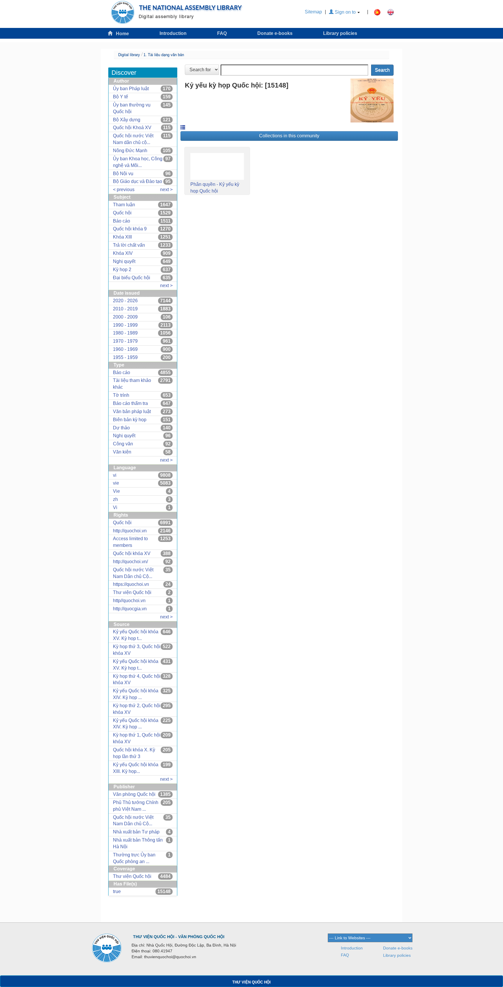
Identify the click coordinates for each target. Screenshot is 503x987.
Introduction (173, 33)
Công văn (123, 443)
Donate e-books (275, 33)
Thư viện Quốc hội (132, 592)
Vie (116, 491)
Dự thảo (121, 427)
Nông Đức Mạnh (130, 150)
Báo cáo (121, 220)
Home (120, 33)
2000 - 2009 (125, 316)
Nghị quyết (124, 261)
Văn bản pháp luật (132, 411)
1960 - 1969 (125, 349)
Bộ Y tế (120, 96)
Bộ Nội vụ (123, 173)
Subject (122, 197)
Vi (115, 507)
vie (116, 483)
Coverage (124, 868)
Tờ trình (121, 395)
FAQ (222, 33)
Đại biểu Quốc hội (131, 277)
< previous (123, 189)
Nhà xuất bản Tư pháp (136, 831)
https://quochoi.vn (131, 584)
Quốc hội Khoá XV (132, 127)
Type (119, 364)
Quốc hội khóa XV (131, 553)
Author (121, 81)
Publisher (124, 786)
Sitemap (313, 11)
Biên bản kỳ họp (129, 419)
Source (122, 624)
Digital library (129, 55)
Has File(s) (125, 883)
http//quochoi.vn (129, 600)
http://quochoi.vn (130, 530)
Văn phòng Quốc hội (134, 794)
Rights (121, 515)
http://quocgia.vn (130, 608)
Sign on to (345, 12)
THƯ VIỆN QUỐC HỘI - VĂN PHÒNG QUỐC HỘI (178, 936)
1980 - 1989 (125, 332)
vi (114, 475)
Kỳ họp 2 (122, 269)
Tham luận (124, 204)
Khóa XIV (123, 253)
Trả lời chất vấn (129, 245)
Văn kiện (122, 451)
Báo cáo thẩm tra (130, 403)
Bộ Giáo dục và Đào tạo (137, 181)
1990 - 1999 (125, 325)
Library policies (340, 33)
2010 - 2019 (125, 308)
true (117, 891)
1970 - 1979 (125, 341)
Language (125, 467)
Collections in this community (289, 135)
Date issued (127, 293)
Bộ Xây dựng (126, 119)
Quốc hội (122, 212)
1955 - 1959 (125, 357)
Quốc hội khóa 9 (130, 228)
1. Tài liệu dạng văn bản (164, 55)
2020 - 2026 (125, 300)
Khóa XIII (122, 236)
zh (115, 499)
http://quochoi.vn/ (130, 561)
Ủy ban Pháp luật (131, 88)
